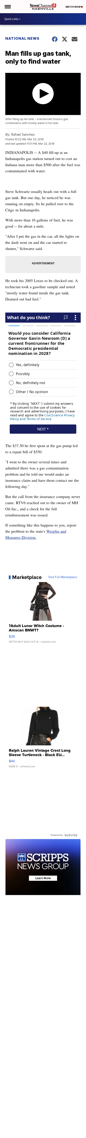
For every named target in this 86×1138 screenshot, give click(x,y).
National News (22, 38)
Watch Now (73, 6)
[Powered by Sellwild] (70, 835)
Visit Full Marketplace (62, 577)
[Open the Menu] (7, 6)
